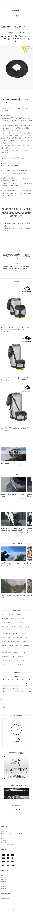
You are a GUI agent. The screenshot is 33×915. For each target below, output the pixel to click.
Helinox (23, 630)
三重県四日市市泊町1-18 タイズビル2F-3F (11, 834)
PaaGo (11, 645)
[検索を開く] (31, 2)
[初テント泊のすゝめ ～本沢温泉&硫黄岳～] (13, 586)
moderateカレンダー (8, 464)
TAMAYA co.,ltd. (5, 898)
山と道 (19, 664)
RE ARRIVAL (21, 32)
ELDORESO (5, 626)
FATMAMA (4, 888)
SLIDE (15, 652)
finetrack (27, 626)
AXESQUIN (5, 618)
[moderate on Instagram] (2, 2)
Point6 (3, 649)
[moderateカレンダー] (13, 454)
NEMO (3, 641)
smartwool (22, 652)
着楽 (2, 875)
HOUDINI (15, 633)
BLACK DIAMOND (6, 622)
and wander (11, 614)
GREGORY (15, 630)
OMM (18, 641)
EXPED (20, 626)
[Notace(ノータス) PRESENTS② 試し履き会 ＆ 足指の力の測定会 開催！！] (13, 519)
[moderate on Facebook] (9, 2)
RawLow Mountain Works (14, 649)
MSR (27, 637)
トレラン (4, 664)
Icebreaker (23, 633)
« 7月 (2, 699)
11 (8, 688)
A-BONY (3, 884)
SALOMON (26, 649)
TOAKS (16, 660)
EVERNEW (13, 626)
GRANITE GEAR (6, 630)
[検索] (29, 706)
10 (3, 688)
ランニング (12, 664)
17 (3, 691)
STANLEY (13, 656)
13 (17, 688)
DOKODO (3, 882)
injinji (3, 637)
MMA (9, 637)
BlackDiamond (20, 618)
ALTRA (4, 614)
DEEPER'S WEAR (18, 622)
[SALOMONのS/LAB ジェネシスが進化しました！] (13, 484)
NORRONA (11, 641)
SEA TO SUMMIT (6, 652)
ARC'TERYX (20, 614)
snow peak (5, 656)
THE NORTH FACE (6, 660)
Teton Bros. (21, 656)
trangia (22, 660)
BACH (12, 618)
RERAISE (3, 886)
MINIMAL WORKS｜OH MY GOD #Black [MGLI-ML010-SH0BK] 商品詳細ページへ (16, 212)
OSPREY (4, 645)
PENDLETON (26, 645)
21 (22, 691)
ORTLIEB (24, 641)
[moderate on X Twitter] (6, 2)
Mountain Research (18, 637)
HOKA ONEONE (6, 633)
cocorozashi (4, 877)
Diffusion (3, 879)
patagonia (18, 645)
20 (17, 691)
